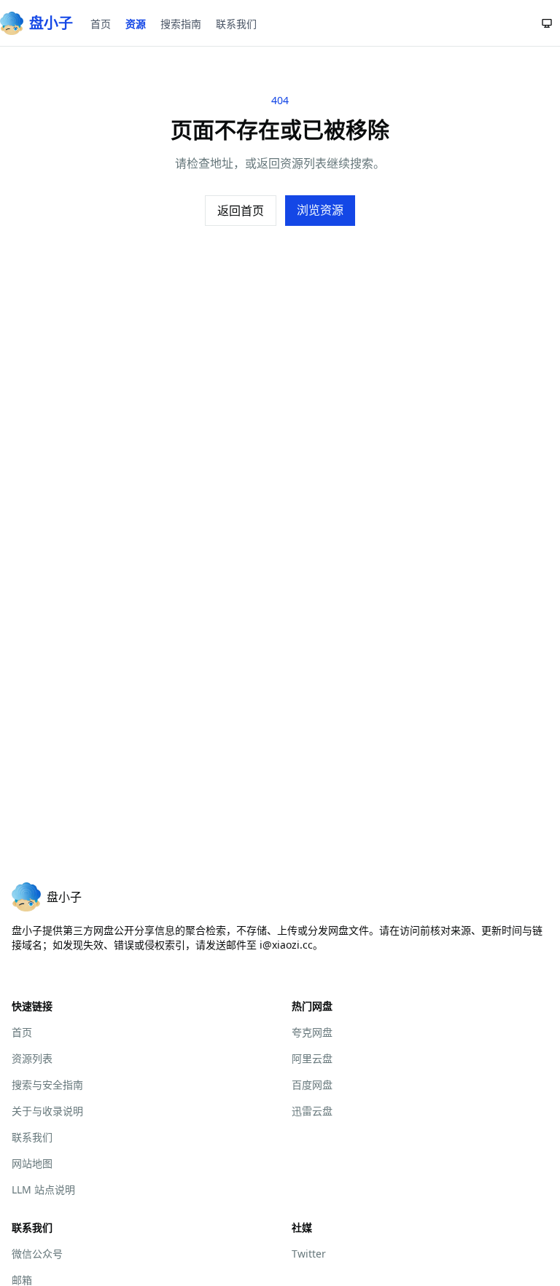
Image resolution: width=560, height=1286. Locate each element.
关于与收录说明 (47, 1111)
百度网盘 (312, 1084)
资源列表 (32, 1058)
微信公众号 (37, 1253)
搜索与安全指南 (47, 1084)
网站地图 (32, 1163)
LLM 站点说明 (43, 1189)
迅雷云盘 (312, 1111)
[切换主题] (547, 23)
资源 (135, 24)
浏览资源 (320, 210)
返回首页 (240, 211)
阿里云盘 (312, 1058)
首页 (100, 24)
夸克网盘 (312, 1032)
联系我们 (236, 24)
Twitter (309, 1253)
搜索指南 (180, 24)
